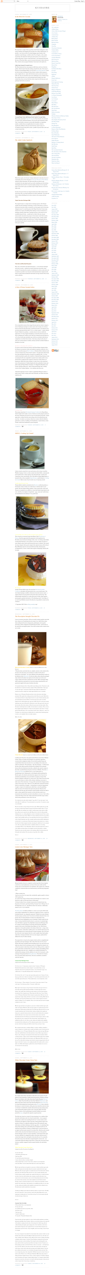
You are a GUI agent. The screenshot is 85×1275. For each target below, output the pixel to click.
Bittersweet (26, 676)
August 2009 (54, 292)
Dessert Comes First (56, 63)
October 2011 (55, 328)
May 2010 (54, 309)
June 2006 (54, 228)
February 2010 (55, 303)
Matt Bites (54, 104)
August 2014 (54, 345)
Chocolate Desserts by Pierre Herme (40, 179)
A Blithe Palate (55, 29)
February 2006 (55, 220)
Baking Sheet (55, 38)
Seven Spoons (55, 138)
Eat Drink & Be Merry (57, 68)
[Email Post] (22, 133)
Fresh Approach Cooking (57, 82)
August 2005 (54, 209)
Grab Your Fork (55, 85)
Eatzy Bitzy (54, 72)
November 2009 (55, 297)
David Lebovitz (55, 59)
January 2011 (55, 318)
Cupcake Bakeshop (56, 57)
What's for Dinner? (56, 163)
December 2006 (55, 239)
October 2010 (55, 314)
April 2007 (54, 247)
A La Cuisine (55, 33)
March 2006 (54, 222)
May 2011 (54, 324)
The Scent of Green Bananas (58, 136)
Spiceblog (54, 148)
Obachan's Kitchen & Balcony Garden (60, 116)
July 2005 (54, 207)
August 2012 (54, 337)
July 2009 (54, 290)
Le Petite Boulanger (56, 127)
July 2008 (54, 271)
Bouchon (36, 485)
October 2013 (55, 343)
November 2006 (55, 237)
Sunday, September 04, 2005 (35, 1263)
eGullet (53, 76)
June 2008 (54, 269)
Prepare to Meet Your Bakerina (58, 129)
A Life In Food (55, 35)
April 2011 (54, 322)
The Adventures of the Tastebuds (59, 151)
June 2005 (54, 205)
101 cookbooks (55, 27)
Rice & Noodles (55, 133)
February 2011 (55, 320)
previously (38, 1104)
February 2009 (55, 284)
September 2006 (55, 233)
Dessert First (54, 65)
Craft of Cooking (30, 118)
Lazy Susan (54, 97)
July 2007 (54, 252)
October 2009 (55, 296)
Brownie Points (55, 42)
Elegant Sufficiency (56, 78)
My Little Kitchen (56, 108)
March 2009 (54, 286)
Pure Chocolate (44, 1102)
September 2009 (55, 294)
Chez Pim (54, 46)
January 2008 (55, 262)
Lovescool (54, 101)
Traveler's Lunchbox (56, 157)
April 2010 (54, 307)
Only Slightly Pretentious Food (59, 119)
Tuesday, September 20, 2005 (35, 424)
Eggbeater (54, 74)
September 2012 (55, 339)
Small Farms (54, 146)
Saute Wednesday (56, 134)
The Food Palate (55, 155)
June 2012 (54, 333)
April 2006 (54, 224)
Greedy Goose (55, 87)
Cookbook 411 (55, 52)
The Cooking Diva (56, 153)
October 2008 (55, 277)
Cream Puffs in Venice (57, 53)
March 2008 (54, 265)
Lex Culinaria (55, 99)
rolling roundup (31, 604)
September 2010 (55, 312)
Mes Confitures (30, 351)
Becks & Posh (55, 40)
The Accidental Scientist (57, 150)
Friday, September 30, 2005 (35, 131)
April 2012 (54, 331)
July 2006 (54, 230)
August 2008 (54, 273)
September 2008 (55, 275)
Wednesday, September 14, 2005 (36, 838)
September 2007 (55, 256)
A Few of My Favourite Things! (59, 31)
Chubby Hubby (55, 50)
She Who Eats (55, 144)
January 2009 (55, 282)
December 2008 (55, 280)
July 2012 (54, 335)
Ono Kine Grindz (55, 121)
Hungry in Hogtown (56, 89)
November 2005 (55, 214)
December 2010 (55, 316)
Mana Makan (55, 102)
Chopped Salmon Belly (57, 194)
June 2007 (54, 250)
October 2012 (55, 341)
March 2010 (54, 305)
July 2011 (54, 326)
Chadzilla (54, 44)
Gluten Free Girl (55, 84)
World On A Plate (55, 161)
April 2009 (54, 288)
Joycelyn (60, 16)
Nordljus (54, 114)
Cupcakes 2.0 (55, 198)
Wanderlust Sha (55, 159)
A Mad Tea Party (55, 196)
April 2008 (54, 267)
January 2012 (55, 329)
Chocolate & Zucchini (57, 48)
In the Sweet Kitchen (40, 70)
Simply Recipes (33, 478)
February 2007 (55, 243)
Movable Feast (55, 106)
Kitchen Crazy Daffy (56, 93)
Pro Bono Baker (55, 131)
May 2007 (54, 248)
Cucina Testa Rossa (56, 55)
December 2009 (55, 299)
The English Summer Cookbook (33, 412)
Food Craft (54, 80)
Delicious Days (55, 61)
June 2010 (54, 311)
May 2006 (54, 226)
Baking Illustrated (32, 953)
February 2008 (55, 263)
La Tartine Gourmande (57, 95)
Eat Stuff (54, 70)
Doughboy (54, 67)
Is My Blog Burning (56, 91)
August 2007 (54, 254)
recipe (21, 1113)
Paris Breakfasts (55, 125)
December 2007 (55, 260)
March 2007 (54, 245)
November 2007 (55, 258)
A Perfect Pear (55, 36)
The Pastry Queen (19, 910)
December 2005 (55, 216)
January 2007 (55, 241)
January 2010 (55, 301)
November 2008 (55, 279)
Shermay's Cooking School (58, 142)
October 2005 (55, 213)
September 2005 (55, 211)
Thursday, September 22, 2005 (36, 278)
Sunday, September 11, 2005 (35, 1051)
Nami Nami (54, 110)
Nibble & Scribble (56, 112)
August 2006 (54, 231)
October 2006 (55, 235)
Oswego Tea (54, 123)
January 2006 (55, 218)
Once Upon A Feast (56, 118)
